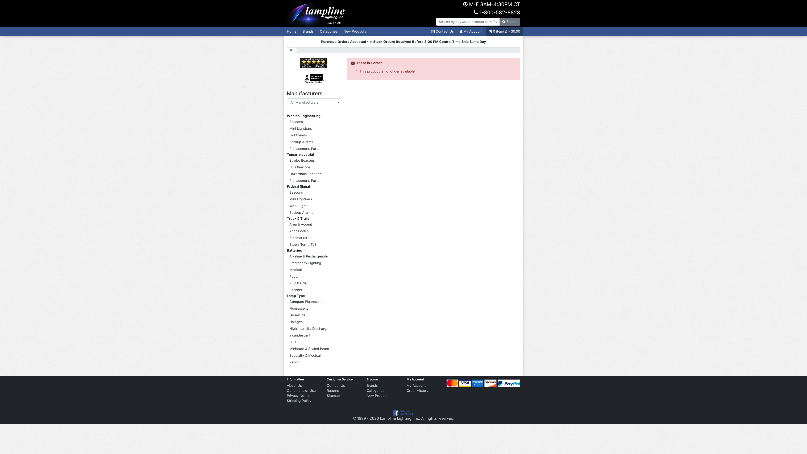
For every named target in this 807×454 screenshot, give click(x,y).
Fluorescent (298, 308)
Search (511, 22)
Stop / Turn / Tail (302, 244)
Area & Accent (300, 224)
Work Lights (298, 206)
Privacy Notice (298, 395)
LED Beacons (299, 167)
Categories (328, 31)
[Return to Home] (291, 50)
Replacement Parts (304, 148)
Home (291, 31)
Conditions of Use (301, 390)
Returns (333, 390)
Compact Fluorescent (306, 302)
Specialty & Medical (305, 355)
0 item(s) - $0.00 (506, 31)
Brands (308, 31)
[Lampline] (316, 13)
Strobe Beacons (302, 160)
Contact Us (444, 31)
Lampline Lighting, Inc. (400, 418)
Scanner (295, 290)
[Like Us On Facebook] (403, 412)
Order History (417, 390)
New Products (355, 31)
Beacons (296, 122)
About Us (294, 385)
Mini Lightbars (300, 128)
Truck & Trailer (299, 218)
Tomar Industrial (300, 154)
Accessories (299, 231)
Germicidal (297, 315)
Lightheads (298, 135)
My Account (472, 31)
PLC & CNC (298, 283)
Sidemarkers (299, 238)
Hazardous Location (305, 174)
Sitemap (333, 395)
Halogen (296, 322)
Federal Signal (298, 186)
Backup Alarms (301, 142)
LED (292, 342)
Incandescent (299, 335)
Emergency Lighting (305, 263)
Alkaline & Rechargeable (308, 256)
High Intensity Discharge (308, 328)
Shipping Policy (299, 401)
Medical (295, 270)
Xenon (294, 362)
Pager (294, 276)
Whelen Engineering (303, 116)
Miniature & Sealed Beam (309, 349)
